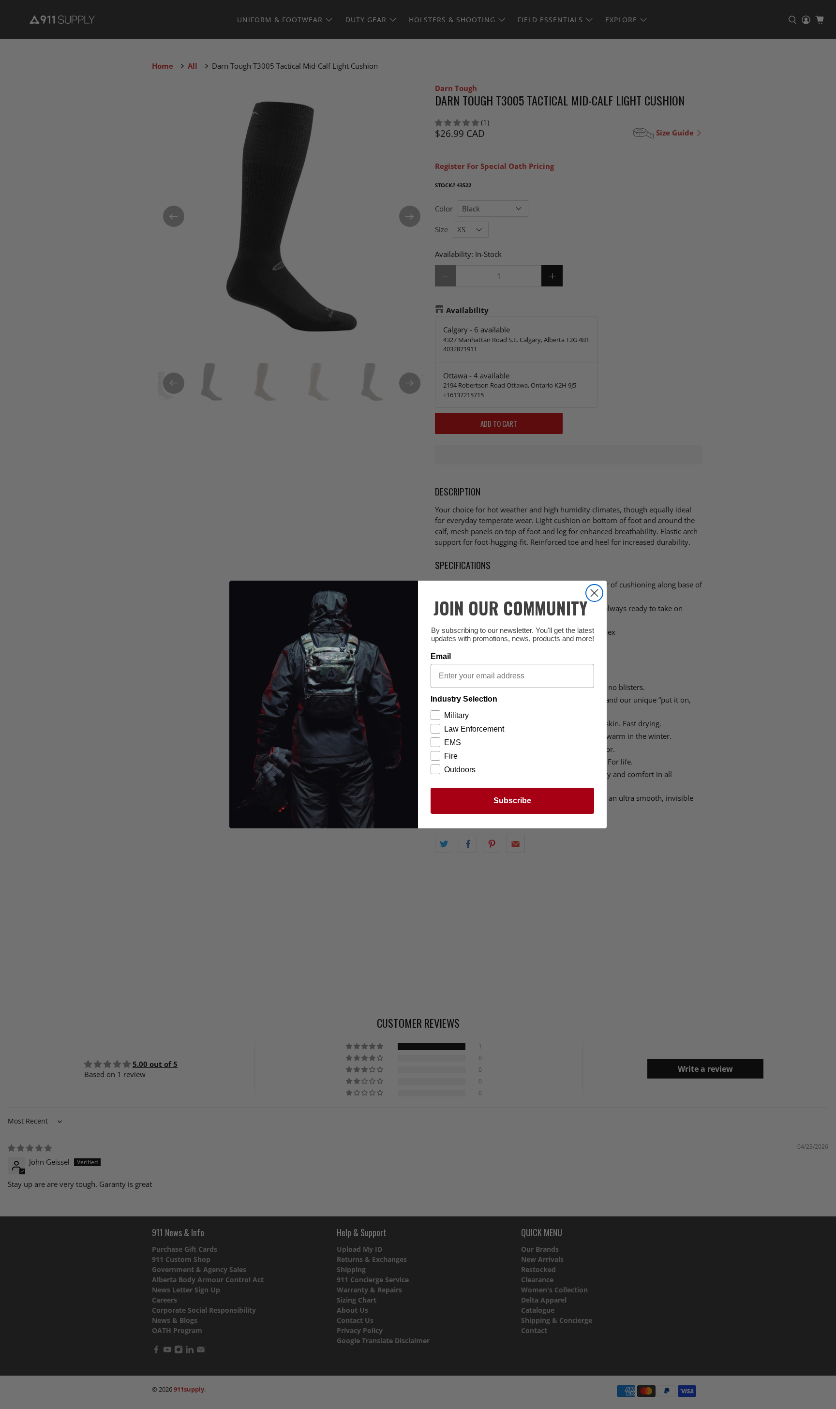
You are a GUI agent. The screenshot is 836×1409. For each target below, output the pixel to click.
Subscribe (512, 800)
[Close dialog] (594, 593)
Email (441, 656)
